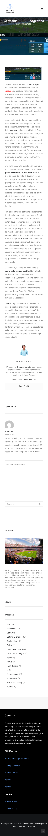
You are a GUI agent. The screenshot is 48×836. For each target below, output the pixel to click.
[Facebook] (24, 386)
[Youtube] (27, 386)
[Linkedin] (20, 386)
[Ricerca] (24, 504)
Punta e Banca (11, 772)
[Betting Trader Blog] (10, 8)
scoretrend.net (29, 379)
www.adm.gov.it (24, 743)
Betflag (8, 786)
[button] (42, 8)
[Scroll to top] (43, 831)
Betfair (8, 779)
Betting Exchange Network (17, 758)
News (24, 45)
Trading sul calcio (12, 765)
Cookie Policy (11, 808)
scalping (11, 303)
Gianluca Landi (36, 45)
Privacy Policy (11, 801)
